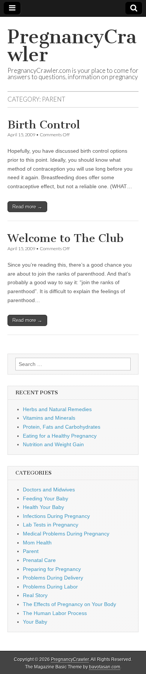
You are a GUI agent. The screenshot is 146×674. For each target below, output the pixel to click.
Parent (31, 551)
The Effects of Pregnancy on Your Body (69, 604)
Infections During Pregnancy (56, 516)
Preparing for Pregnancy (52, 569)
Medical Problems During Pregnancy (66, 534)
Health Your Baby (43, 507)
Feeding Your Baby (45, 498)
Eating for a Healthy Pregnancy (60, 436)
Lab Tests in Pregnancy (50, 525)
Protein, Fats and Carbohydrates (61, 427)
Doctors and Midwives (49, 490)
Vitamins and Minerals (49, 418)
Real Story (35, 595)
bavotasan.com (104, 667)
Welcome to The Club (65, 238)
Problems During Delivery (53, 578)
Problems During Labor (50, 587)
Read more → (27, 206)
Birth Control (43, 124)
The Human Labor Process (55, 613)
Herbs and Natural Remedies (57, 409)
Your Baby (35, 622)
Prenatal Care (39, 560)
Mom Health (37, 543)
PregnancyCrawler (72, 45)
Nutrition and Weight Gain (53, 444)
